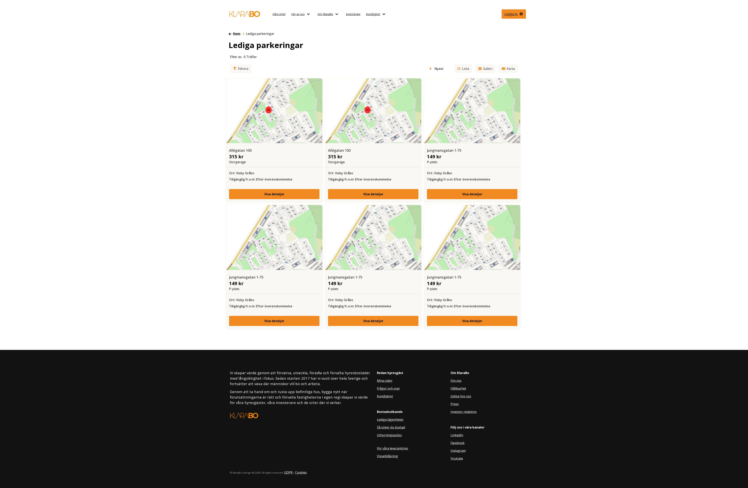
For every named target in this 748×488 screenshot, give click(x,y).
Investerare (353, 14)
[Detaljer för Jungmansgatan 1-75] (472, 110)
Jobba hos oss (461, 396)
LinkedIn (457, 435)
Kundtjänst (373, 14)
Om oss (456, 380)
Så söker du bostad (391, 427)
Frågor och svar (388, 388)
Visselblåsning (387, 456)
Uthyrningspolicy (389, 435)
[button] (310, 14)
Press (455, 404)
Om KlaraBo (325, 14)
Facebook (458, 443)
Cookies (301, 472)
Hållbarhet (458, 388)
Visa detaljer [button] (274, 194)
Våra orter (279, 14)
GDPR (288, 472)
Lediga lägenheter (390, 419)
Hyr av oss (298, 14)
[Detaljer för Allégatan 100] (274, 110)
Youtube (457, 458)
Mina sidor (385, 380)
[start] (244, 14)
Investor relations (464, 412)
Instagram (458, 451)
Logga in (511, 14)
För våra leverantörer (392, 448)
